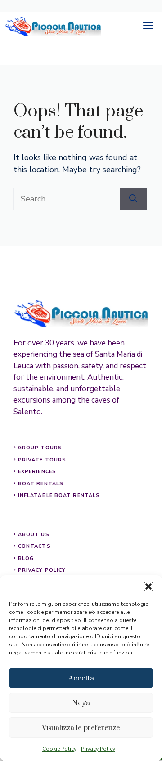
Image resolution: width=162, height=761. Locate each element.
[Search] (133, 199)
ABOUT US (34, 534)
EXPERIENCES (37, 471)
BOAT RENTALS (40, 483)
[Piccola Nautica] (52, 26)
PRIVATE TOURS (42, 460)
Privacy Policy (98, 748)
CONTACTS (34, 546)
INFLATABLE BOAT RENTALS (59, 495)
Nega (81, 702)
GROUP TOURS (40, 447)
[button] (148, 586)
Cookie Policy (59, 748)
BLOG (26, 558)
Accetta (81, 678)
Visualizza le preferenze (81, 727)
